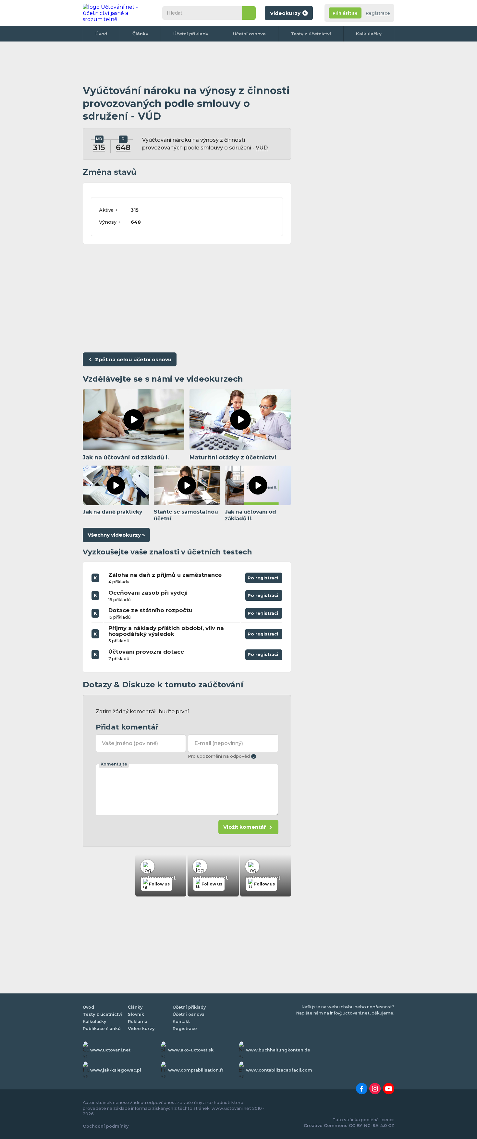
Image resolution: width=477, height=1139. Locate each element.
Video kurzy (141, 1028)
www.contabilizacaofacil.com (279, 1070)
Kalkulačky (369, 33)
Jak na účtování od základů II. (250, 515)
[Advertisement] (187, 63)
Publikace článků (102, 1028)
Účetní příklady (190, 33)
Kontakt (181, 1021)
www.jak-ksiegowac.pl (115, 1070)
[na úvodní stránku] (116, 13)
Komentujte (114, 764)
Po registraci (264, 576)
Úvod (101, 33)
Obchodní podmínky (105, 1126)
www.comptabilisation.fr (196, 1070)
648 (123, 147)
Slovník (136, 1014)
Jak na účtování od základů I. (126, 457)
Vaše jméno (130, 743)
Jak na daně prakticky (112, 512)
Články (140, 33)
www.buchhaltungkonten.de (278, 1050)
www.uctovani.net (110, 1050)
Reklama (137, 1021)
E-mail (218, 743)
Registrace (378, 13)
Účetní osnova (249, 33)
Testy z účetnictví (311, 33)
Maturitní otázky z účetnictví (233, 457)
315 (99, 147)
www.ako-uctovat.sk (191, 1050)
